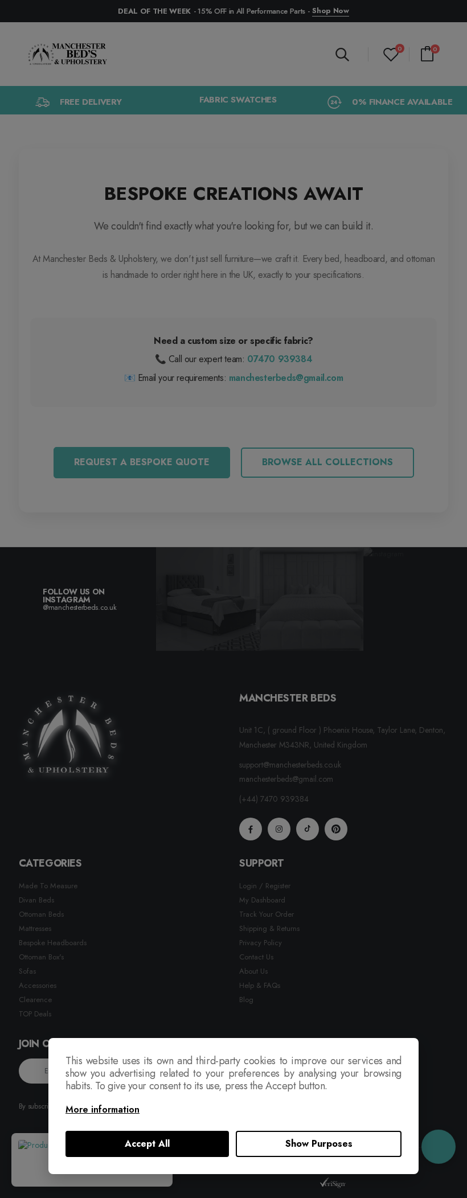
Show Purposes (319, 1143)
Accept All (147, 1143)
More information (102, 1109)
